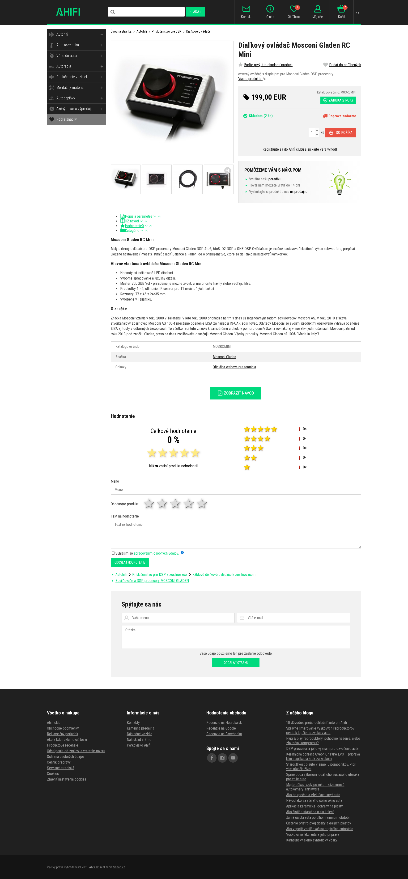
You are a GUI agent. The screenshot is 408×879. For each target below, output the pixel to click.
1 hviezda (149, 503)
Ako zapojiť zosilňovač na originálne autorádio (319, 829)
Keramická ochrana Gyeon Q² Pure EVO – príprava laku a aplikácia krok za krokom (323, 756)
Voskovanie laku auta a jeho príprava (312, 834)
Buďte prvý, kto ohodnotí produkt (268, 65)
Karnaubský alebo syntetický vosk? (311, 840)
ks (322, 132)
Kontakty (133, 722)
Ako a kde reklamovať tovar (67, 739)
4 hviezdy (189, 503)
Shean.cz (119, 867)
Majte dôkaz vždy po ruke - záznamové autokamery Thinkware (315, 786)
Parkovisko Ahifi (138, 745)
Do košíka (344, 132)
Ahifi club (53, 722)
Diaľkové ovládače (198, 31)
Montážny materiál (70, 87)
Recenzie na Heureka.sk (224, 722)
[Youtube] (233, 758)
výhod (331, 149)
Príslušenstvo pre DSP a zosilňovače (159, 574)
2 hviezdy (162, 503)
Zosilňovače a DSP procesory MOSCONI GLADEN (152, 580)
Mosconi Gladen (224, 357)
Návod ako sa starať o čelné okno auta (314, 800)
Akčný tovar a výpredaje (74, 108)
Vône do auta (66, 55)
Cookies (53, 773)
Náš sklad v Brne (139, 739)
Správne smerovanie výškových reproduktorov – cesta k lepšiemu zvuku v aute (321, 730)
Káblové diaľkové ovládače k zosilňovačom (223, 574)
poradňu (274, 179)
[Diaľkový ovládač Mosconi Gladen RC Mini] (172, 102)
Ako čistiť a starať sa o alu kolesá (310, 812)
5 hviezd (202, 503)
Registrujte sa (273, 149)
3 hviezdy (175, 503)
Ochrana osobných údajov (66, 756)
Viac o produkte (250, 78)
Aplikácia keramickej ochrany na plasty (314, 806)
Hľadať (195, 12)
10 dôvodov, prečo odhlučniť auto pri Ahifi (316, 722)
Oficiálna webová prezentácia (234, 367)
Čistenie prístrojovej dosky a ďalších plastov (318, 823)
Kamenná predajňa (140, 728)
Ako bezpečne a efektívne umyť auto (313, 795)
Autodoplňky (65, 98)
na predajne (298, 191)
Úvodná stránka (121, 31)
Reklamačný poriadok (62, 734)
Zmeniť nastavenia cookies (66, 779)
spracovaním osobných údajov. (156, 553)
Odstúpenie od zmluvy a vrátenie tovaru (76, 751)
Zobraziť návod (238, 393)
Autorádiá (63, 66)
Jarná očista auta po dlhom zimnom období (317, 817)
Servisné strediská (60, 768)
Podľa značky (66, 119)
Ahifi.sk (94, 867)
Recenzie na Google (221, 728)
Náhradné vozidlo (139, 734)
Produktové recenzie (62, 745)
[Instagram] (222, 758)
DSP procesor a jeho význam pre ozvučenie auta (322, 748)
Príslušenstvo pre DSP (166, 31)
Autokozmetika (67, 45)
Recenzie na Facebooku (224, 734)
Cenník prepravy (59, 762)
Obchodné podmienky (63, 728)
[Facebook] (212, 758)
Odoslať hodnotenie (130, 562)
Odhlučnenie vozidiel (71, 77)
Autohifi (62, 34)
